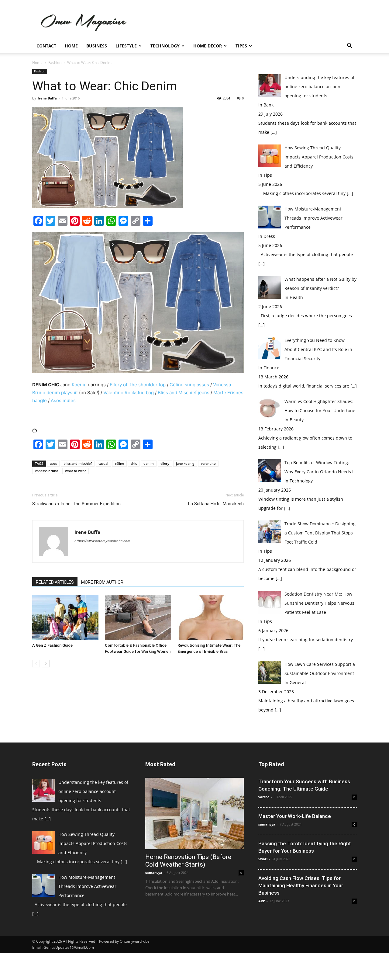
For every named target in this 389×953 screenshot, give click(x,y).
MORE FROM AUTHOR (102, 582)
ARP (261, 901)
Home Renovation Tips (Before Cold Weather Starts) (188, 860)
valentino (208, 463)
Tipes (241, 46)
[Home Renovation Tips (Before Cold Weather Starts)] (194, 813)
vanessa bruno (46, 470)
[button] (349, 46)
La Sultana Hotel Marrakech (216, 503)
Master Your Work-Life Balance (294, 816)
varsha (264, 797)
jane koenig (185, 463)
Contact (46, 46)
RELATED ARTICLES (55, 582)
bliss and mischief (78, 463)
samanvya (153, 872)
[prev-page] (36, 663)
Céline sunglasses (188, 385)
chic (134, 463)
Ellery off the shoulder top (138, 385)
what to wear (75, 470)
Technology (165, 46)
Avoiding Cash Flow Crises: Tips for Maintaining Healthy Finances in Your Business (300, 885)
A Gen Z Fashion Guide (52, 645)
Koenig (79, 385)
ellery (164, 463)
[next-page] (46, 663)
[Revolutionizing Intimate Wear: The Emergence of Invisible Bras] (210, 617)
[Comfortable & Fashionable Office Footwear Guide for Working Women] (138, 617)
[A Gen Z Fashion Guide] (65, 617)
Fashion (54, 62)
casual (103, 463)
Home (71, 46)
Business (96, 46)
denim (148, 463)
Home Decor (207, 46)
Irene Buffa (47, 98)
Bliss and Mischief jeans (183, 392)
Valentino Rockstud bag (128, 392)
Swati (262, 859)
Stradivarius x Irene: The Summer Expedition (76, 503)
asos (53, 463)
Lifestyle (126, 46)
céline (119, 463)
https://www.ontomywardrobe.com (102, 541)
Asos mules (63, 400)
